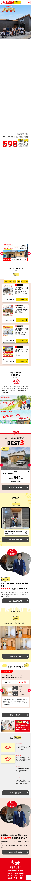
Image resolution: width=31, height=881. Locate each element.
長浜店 (14, 281)
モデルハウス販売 (24, 281)
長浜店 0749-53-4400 (15, 878)
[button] (2, 254)
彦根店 (6, 281)
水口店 (10, 281)
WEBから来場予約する (15, 601)
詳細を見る (9, 299)
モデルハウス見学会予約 (10, 2)
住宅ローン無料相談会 (17, 2)
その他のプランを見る (15, 487)
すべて (2, 281)
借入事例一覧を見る (15, 715)
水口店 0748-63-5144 (15, 875)
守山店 (18, 281)
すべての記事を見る (15, 793)
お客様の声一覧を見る (15, 539)
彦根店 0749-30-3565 (15, 873)
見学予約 (21, 299)
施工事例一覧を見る (15, 656)
